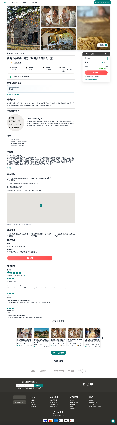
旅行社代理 (53, 406)
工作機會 (91, 404)
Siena (22, 53)
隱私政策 (38, 388)
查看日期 (30, 258)
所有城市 (33, 400)
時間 (88, 58)
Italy (12, 53)
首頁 (8, 53)
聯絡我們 (72, 400)
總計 (86, 66)
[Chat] (113, 421)
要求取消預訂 (74, 402)
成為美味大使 (54, 404)
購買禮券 (33, 406)
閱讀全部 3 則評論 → (13, 94)
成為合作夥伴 (54, 400)
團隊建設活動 (93, 402)
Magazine (33, 404)
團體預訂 (91, 400)
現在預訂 (96, 73)
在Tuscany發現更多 (58, 353)
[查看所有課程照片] (23, 28)
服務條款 (72, 408)
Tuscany (17, 53)
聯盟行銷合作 (54, 402)
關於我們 (33, 402)
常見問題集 (73, 404)
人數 (88, 62)
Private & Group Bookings (102, 2)
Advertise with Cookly (95, 406)
